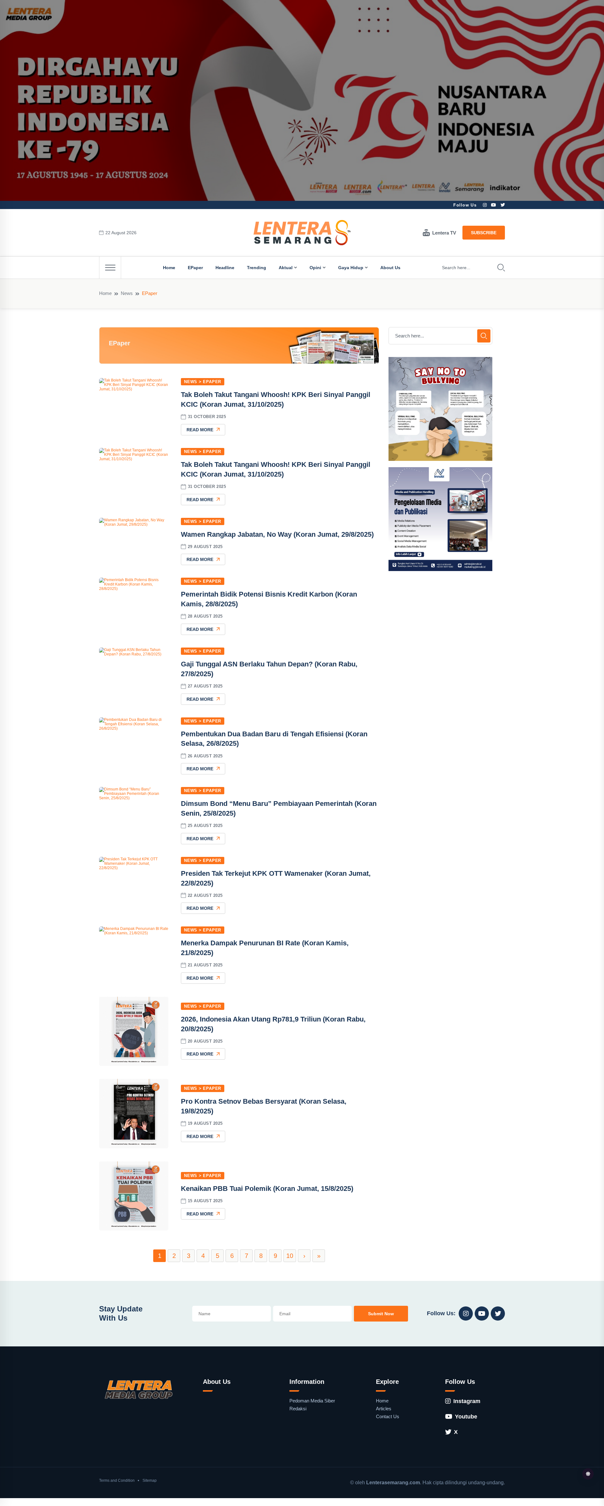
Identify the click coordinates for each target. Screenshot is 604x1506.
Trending (256, 267)
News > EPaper (202, 381)
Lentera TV (444, 232)
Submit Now (381, 1313)
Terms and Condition (117, 1480)
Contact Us (387, 1416)
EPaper (195, 267)
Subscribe (483, 232)
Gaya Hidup (350, 267)
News (127, 293)
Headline (224, 267)
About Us (390, 267)
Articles (383, 1408)
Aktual (286, 267)
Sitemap (150, 1480)
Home (169, 267)
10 (289, 1256)
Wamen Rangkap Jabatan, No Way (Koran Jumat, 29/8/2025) (277, 534)
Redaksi (297, 1408)
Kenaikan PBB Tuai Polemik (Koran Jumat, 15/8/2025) (267, 1188)
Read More (200, 429)
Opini (315, 267)
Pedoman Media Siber (312, 1400)
